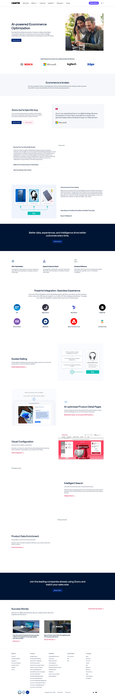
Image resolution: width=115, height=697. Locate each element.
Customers (43, 3)
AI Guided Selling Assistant (35, 658)
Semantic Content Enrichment (36, 667)
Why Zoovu (26, 3)
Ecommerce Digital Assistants (36, 678)
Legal (87, 674)
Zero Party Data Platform (35, 674)
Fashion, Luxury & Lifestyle (54, 674)
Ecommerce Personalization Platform (38, 682)
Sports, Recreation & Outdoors (55, 667)
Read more (16, 641)
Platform (33, 3)
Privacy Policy (60, 692)
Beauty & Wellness (52, 676)
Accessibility (88, 678)
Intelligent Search (69, 496)
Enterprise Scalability (15, 658)
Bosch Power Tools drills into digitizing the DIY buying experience (57, 636)
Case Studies (28, 122)
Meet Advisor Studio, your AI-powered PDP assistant (78, 415)
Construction (51, 658)
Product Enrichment (16, 547)
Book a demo (93, 3)
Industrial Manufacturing (54, 656)
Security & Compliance (16, 663)
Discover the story (49, 639)
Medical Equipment (53, 660)
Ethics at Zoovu (89, 671)
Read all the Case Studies (95, 608)
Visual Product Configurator (36, 660)
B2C (68, 660)
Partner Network (89, 676)
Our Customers (70, 656)
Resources (59, 3)
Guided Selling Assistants (18, 367)
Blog (87, 665)
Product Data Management (35, 669)
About (87, 656)
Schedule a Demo (15, 665)
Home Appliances (52, 663)
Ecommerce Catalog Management (37, 685)
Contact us (88, 660)
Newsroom (88, 667)
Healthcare (51, 671)
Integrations (13, 660)
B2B (68, 658)
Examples (13, 667)
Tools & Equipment (52, 669)
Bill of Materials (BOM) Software (36, 676)
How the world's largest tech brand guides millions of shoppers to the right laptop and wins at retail (26, 636)
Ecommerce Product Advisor (36, 687)
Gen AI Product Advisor (35, 663)
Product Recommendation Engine (37, 665)
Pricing (68, 3)
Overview (13, 656)
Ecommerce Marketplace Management (38, 680)
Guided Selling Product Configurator (37, 671)
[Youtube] (96, 692)
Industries (50, 3)
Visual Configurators (16, 452)
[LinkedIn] (93, 692)
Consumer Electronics (53, 665)
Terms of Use (67, 692)
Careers (87, 663)
